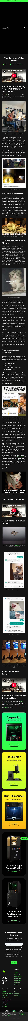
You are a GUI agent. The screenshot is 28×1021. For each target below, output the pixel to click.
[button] (25, 28)
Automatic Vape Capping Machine (14, 866)
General (23, 64)
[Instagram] (3, 978)
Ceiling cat (17, 545)
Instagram (23, 706)
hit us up (20, 459)
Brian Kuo (6, 95)
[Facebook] (3, 981)
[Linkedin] (6, 981)
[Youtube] (6, 978)
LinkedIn (6, 707)
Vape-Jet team (20, 456)
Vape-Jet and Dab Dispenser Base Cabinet (14, 914)
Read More (9, 1015)
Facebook (18, 706)
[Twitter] (3, 983)
